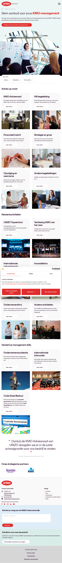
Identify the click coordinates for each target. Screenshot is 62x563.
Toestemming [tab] (11, 273)
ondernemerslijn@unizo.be (12, 499)
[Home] (2, 9)
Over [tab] (51, 273)
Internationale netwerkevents (11, 265)
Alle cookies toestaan (51, 291)
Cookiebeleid (31, 556)
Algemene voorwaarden (31, 559)
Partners (48, 491)
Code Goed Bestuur (13, 395)
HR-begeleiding (41, 96)
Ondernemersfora (13, 304)
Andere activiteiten (43, 304)
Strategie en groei (43, 134)
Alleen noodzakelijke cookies (11, 291)
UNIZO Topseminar (13, 222)
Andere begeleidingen (45, 173)
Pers (47, 493)
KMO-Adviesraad (12, 96)
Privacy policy (31, 553)
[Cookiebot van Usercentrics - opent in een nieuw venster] (53, 269)
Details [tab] (31, 273)
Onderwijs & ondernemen (53, 497)
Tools (47, 499)
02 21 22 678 (7, 497)
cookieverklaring (10, 283)
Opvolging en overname (10, 174)
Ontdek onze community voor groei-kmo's (16, 25)
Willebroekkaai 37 (9, 493)
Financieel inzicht (12, 134)
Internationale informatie (41, 354)
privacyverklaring (22, 283)
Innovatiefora (41, 263)
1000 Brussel (7, 495)
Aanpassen (30, 291)
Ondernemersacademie (16, 352)
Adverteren (49, 495)
